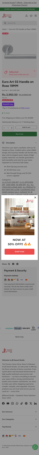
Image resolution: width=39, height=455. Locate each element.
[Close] (35, 197)
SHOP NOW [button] (19, 252)
